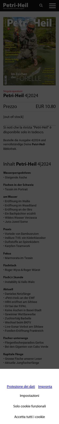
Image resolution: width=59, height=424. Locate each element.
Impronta (45, 387)
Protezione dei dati (21, 387)
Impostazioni (29, 396)
